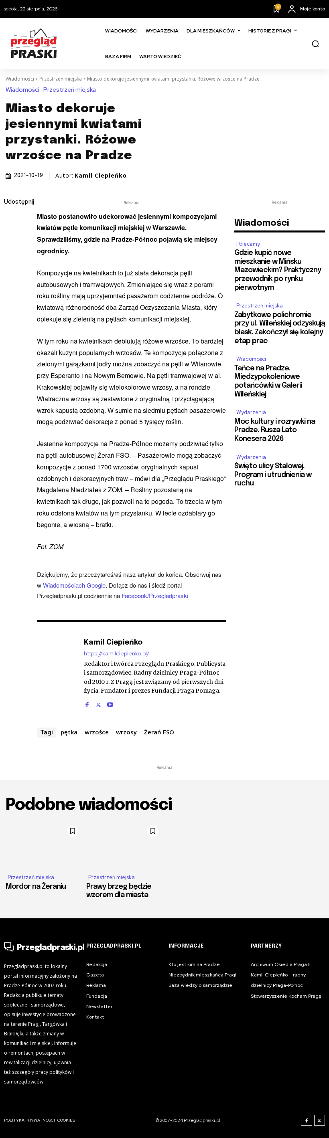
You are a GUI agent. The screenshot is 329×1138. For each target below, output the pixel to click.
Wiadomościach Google (74, 585)
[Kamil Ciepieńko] (56, 672)
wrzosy (126, 732)
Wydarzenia (251, 412)
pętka (69, 732)
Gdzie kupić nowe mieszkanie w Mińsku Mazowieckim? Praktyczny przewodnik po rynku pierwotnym (277, 270)
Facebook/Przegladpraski (155, 595)
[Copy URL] (12, 315)
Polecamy (248, 244)
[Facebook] (12, 221)
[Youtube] (110, 703)
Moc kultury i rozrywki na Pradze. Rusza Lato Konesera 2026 (274, 430)
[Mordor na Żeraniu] (44, 844)
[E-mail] (12, 278)
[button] (315, 43)
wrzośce (97, 732)
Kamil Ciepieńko (101, 175)
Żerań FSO (159, 732)
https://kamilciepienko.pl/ (116, 653)
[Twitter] (12, 240)
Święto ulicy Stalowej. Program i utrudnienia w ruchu (272, 475)
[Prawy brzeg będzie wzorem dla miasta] (124, 844)
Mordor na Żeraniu (36, 886)
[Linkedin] (12, 259)
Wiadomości (20, 78)
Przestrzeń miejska (60, 78)
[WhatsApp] (12, 297)
